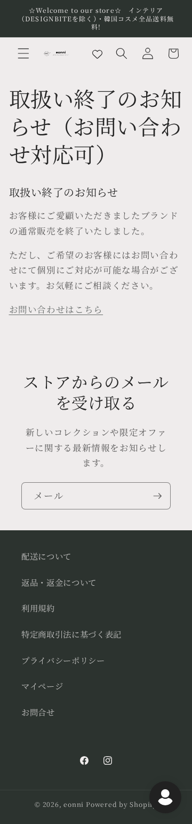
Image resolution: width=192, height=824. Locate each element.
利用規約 (38, 608)
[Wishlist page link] (97, 53)
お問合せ (38, 712)
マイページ (42, 686)
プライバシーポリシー (63, 660)
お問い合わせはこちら (56, 309)
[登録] (157, 496)
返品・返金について (59, 582)
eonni (73, 804)
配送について (46, 556)
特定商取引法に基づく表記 (71, 634)
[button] (23, 53)
